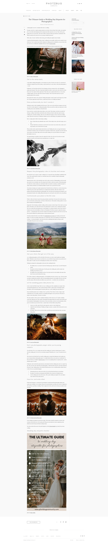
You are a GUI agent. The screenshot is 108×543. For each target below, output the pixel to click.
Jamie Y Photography (34, 76)
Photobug (54, 4)
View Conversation (33, 522)
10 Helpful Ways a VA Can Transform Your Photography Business (77, 33)
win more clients (52, 43)
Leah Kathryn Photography (35, 168)
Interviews (54, 10)
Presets (67, 10)
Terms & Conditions (80, 540)
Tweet (24, 34)
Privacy (72, 540)
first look (61, 88)
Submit (60, 10)
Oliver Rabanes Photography (35, 251)
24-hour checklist (52, 426)
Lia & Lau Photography (34, 342)
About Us (28, 3)
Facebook (24, 29)
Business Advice (36, 10)
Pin (24, 32)
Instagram (79, 3)
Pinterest (81, 3)
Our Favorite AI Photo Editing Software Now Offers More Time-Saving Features (77, 56)
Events (72, 10)
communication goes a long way (50, 215)
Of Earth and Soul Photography (36, 417)
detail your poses (42, 359)
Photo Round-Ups (46, 10)
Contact (33, 3)
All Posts (26, 536)
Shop (77, 10)
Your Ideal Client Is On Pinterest (77, 73)
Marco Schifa (32, 512)
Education (28, 10)
